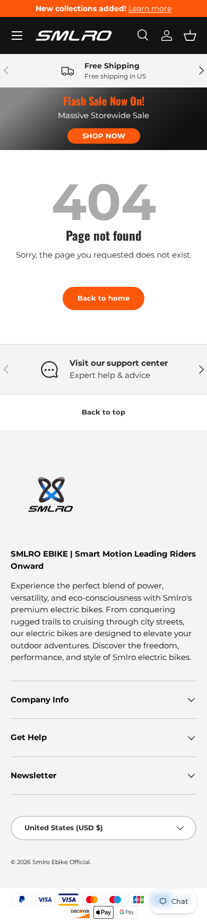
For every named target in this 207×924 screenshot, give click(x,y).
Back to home (103, 298)
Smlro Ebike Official (61, 862)
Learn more (149, 8)
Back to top (103, 412)
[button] (190, 35)
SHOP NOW (103, 135)
